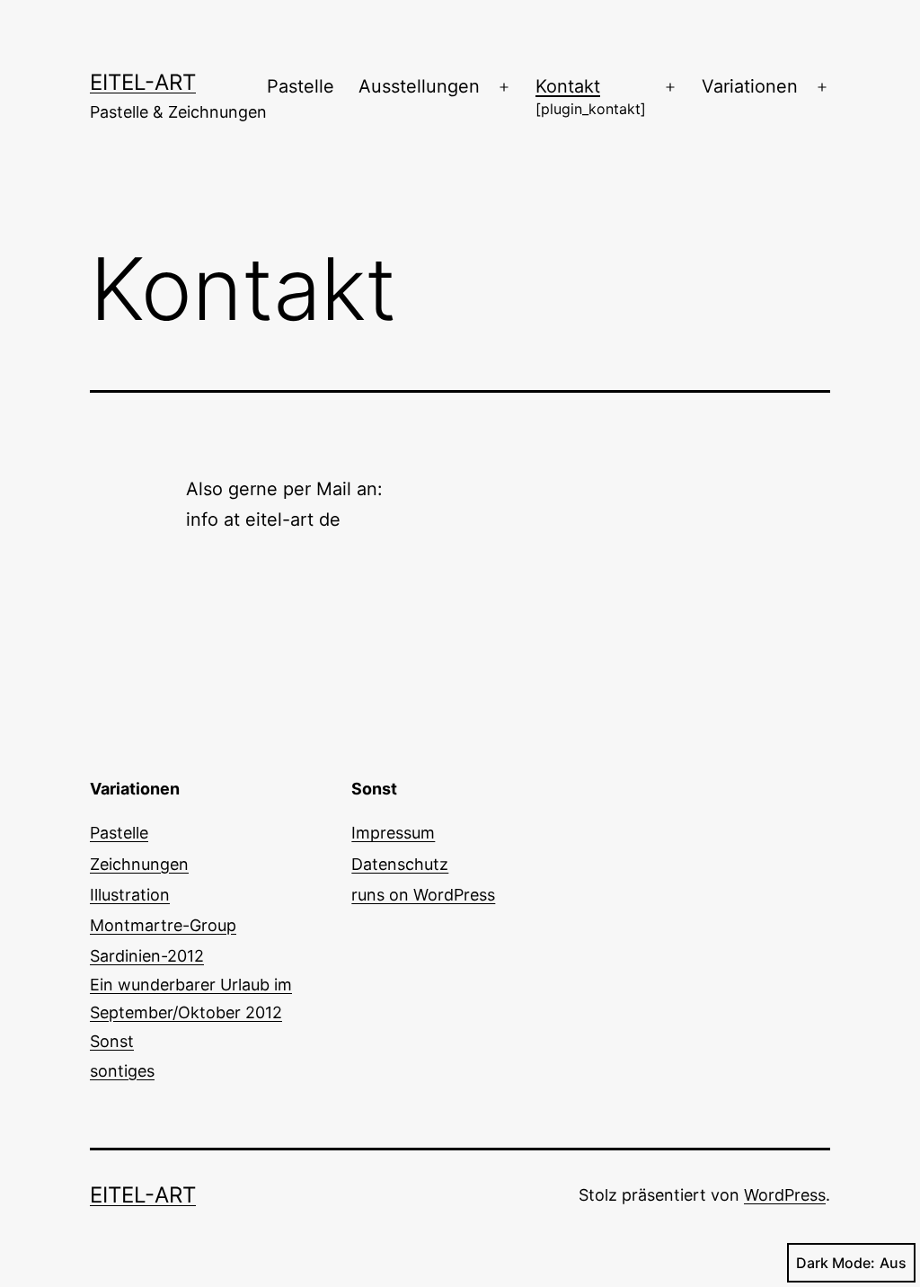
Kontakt (590, 96)
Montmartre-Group (163, 925)
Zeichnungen (139, 864)
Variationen (750, 86)
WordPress (785, 1194)
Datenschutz (399, 864)
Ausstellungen (419, 86)
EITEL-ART (143, 82)
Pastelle (300, 86)
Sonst (122, 1055)
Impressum (393, 832)
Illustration (130, 894)
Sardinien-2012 (191, 984)
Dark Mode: (835, 1263)
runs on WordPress (423, 894)
